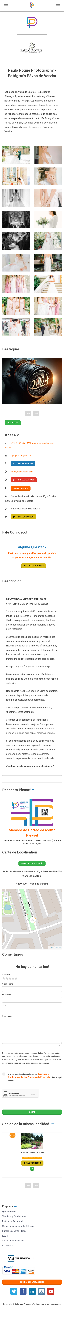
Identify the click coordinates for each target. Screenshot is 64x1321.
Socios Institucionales (13, 1240)
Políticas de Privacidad (40, 1077)
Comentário (7, 1016)
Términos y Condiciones (14, 1216)
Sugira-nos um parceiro (32, 1282)
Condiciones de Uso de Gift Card (18, 1226)
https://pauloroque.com (22, 472)
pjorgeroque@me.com (21, 455)
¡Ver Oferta (12, 423)
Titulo (4, 1005)
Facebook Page (25, 463)
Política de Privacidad (12, 1221)
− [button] (6, 899)
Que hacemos (9, 1211)
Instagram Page (26, 480)
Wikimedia (58, 948)
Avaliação (6, 975)
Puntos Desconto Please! (14, 1231)
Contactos (7, 1245)
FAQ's (5, 1236)
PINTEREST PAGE (20, 488)
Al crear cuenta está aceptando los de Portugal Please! (34, 1077)
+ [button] (6, 894)
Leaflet (51, 948)
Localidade (6, 995)
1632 (13, 1135)
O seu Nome (7, 984)
